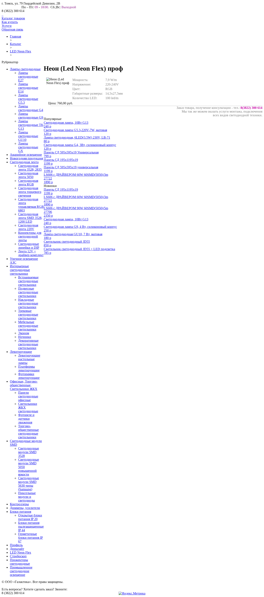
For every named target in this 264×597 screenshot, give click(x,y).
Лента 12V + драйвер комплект (31, 253)
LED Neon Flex (20, 51)
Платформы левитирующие (29, 368)
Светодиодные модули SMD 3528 (28, 452)
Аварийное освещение (26, 154)
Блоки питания (20, 511)
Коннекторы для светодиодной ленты (29, 236)
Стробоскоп (18, 556)
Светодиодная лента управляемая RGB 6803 (31, 204)
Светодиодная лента (24, 162)
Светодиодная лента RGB (28, 182)
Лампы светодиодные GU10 (28, 136)
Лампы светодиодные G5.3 (28, 98)
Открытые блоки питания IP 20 (30, 517)
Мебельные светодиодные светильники (28, 325)
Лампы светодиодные (25, 69)
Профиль (16, 545)
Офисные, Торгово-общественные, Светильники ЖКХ (24, 385)
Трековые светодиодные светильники (28, 314)
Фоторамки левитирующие (29, 375)
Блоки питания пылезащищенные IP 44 (31, 526)
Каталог (15, 44)
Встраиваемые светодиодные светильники (28, 281)
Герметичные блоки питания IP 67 (30, 537)
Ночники (24, 337)
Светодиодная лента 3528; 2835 (30, 167)
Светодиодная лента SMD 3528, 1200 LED (30, 217)
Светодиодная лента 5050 (28, 175)
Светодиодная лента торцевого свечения (29, 191)
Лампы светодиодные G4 (30, 108)
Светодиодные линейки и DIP (28, 245)
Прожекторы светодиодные (20, 561)
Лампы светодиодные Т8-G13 (31, 124)
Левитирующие (21, 351)
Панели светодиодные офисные (28, 396)
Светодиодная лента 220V (28, 227)
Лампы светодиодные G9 (30, 115)
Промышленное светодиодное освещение (21, 571)
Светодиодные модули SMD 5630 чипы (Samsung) (28, 483)
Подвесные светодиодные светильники (28, 292)
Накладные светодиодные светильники (28, 303)
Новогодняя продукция (26, 158)
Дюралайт (17, 549)
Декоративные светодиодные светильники (28, 344)
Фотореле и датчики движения (26, 418)
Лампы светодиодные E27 (28, 76)
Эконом (23, 333)
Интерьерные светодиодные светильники (20, 269)
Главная (15, 36)
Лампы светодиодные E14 (28, 87)
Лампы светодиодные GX (28, 147)
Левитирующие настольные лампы (29, 359)
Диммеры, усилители (25, 508)
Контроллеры (19, 504)
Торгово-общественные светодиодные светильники (28, 431)
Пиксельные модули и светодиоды (27, 496)
